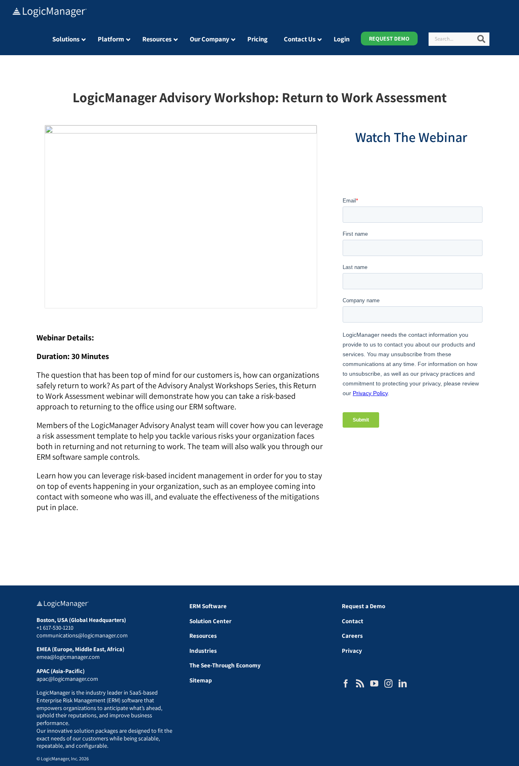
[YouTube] (374, 684)
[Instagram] (388, 684)
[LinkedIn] (403, 684)
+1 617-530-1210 (54, 627)
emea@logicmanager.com (68, 657)
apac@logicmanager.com (67, 678)
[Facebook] (346, 684)
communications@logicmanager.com (82, 635)
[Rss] (360, 684)
